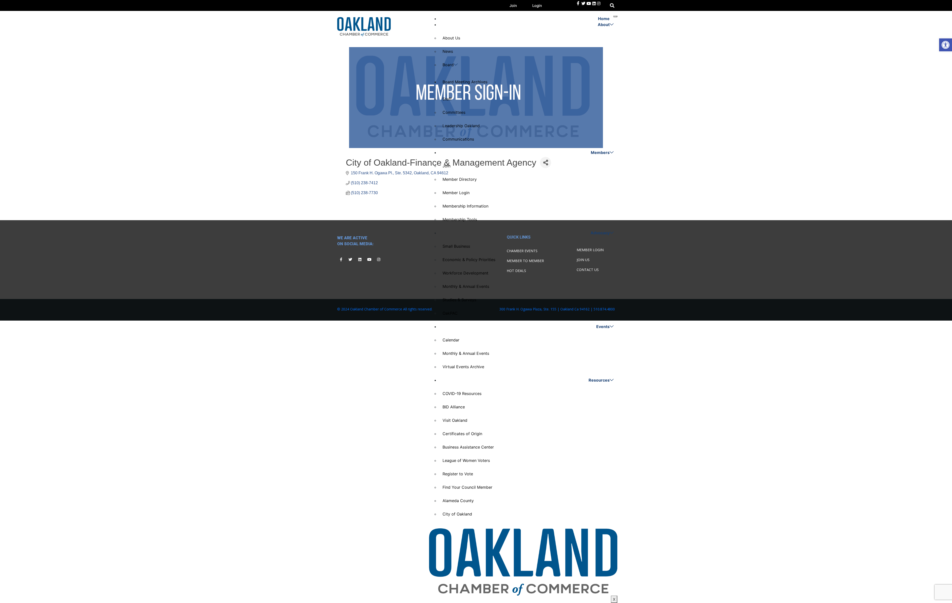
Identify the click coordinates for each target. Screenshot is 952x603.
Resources (599, 380)
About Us (451, 37)
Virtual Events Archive (463, 366)
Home (604, 18)
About (604, 24)
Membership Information (465, 206)
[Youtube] (369, 259)
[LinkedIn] (589, 3)
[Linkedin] (359, 259)
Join (513, 5)
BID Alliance (454, 406)
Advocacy (600, 232)
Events (603, 326)
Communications (458, 139)
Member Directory (460, 179)
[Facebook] (578, 3)
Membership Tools (460, 219)
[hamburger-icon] (615, 16)
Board (448, 64)
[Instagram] (378, 259)
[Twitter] (583, 3)
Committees (454, 112)
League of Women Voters (466, 460)
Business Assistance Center (468, 447)
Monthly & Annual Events (466, 286)
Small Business (456, 246)
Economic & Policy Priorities (469, 259)
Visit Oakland (455, 420)
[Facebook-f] (341, 259)
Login (537, 5)
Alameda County (458, 500)
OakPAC (450, 313)
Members (600, 152)
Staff (447, 98)
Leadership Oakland (461, 125)
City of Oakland (457, 514)
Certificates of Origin (462, 433)
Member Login (456, 192)
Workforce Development (465, 273)
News (448, 51)
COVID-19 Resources (462, 393)
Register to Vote (458, 473)
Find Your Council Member (467, 487)
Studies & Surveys (459, 299)
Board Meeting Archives (465, 81)
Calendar (451, 339)
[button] (945, 44)
